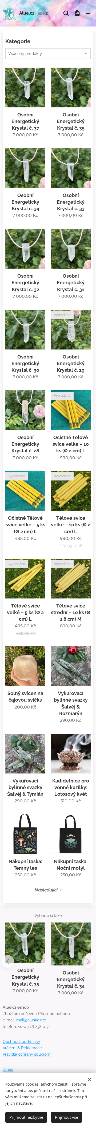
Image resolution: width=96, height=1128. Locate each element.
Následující (46, 890)
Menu (88, 13)
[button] (66, 13)
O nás (8, 1069)
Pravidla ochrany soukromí (27, 1054)
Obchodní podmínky (21, 1041)
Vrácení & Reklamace (22, 1048)
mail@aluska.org (31, 1020)
